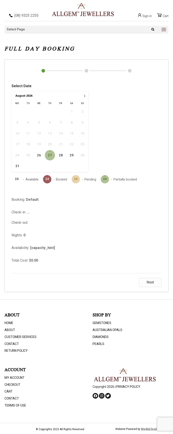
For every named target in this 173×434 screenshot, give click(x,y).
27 (50, 155)
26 (39, 155)
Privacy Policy (128, 386)
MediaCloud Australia (154, 429)
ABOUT (10, 330)
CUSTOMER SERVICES (20, 337)
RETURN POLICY (16, 350)
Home (9, 323)
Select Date (21, 86)
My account (15, 377)
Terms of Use (15, 405)
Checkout (12, 384)
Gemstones (102, 323)
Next (150, 282)
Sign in (147, 16)
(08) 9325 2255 (26, 15)
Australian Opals (107, 330)
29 (72, 155)
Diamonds (101, 337)
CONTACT (12, 344)
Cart (165, 16)
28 (61, 155)
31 (17, 166)
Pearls (98, 344)
